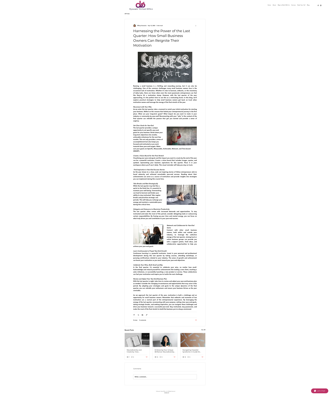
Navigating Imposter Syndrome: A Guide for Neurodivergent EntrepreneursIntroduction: (192, 351)
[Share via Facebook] (134, 315)
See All (203, 330)
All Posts (127, 13)
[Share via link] (146, 315)
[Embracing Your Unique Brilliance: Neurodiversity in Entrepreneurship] (165, 340)
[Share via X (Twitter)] (138, 315)
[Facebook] (318, 5)
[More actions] (196, 26)
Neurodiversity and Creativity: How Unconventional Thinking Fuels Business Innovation (137, 351)
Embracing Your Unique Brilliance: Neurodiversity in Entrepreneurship (164, 351)
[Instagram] (321, 5)
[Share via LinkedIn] (142, 315)
